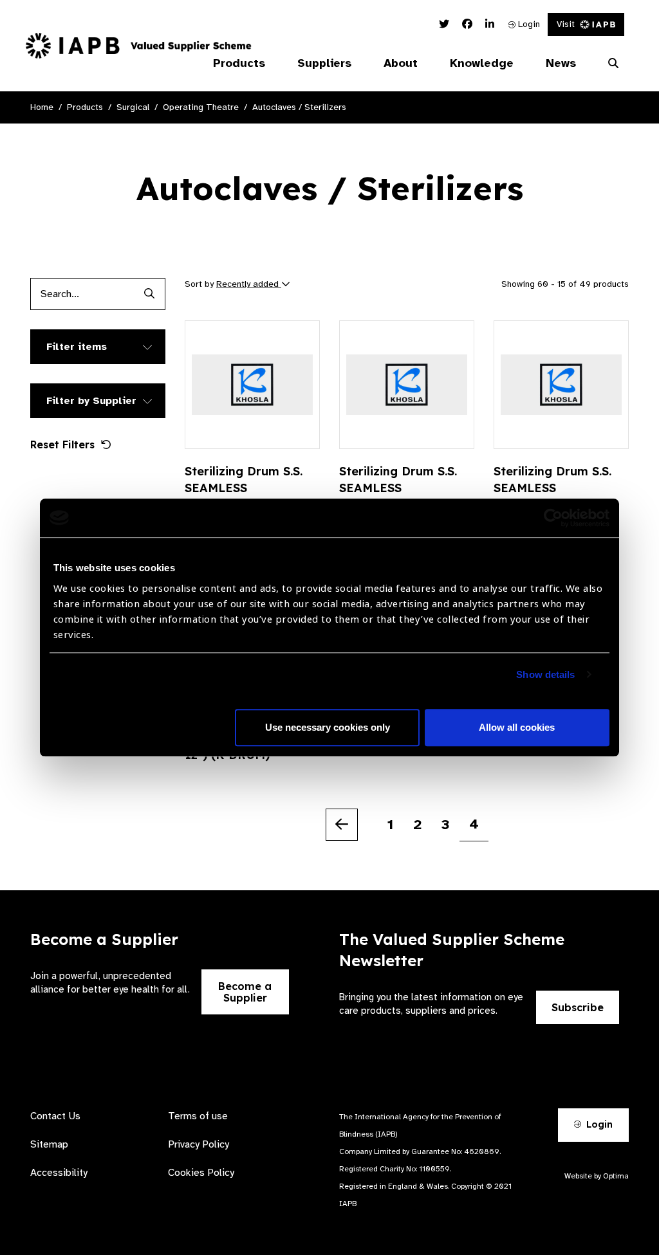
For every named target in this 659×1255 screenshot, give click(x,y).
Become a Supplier (245, 992)
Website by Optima (596, 1175)
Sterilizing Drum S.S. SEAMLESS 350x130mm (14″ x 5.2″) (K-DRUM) (398, 496)
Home (41, 107)
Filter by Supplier (91, 400)
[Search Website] (613, 63)
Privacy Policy (198, 1144)
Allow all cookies (517, 727)
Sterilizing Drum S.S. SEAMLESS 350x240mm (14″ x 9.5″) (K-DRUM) (552, 496)
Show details (545, 674)
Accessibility (59, 1172)
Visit (566, 24)
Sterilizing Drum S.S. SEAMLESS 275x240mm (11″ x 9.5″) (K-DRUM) (243, 496)
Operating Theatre (201, 107)
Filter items (76, 346)
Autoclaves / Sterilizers (299, 107)
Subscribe (578, 1007)
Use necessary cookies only (327, 727)
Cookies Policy (201, 1172)
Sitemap (49, 1144)
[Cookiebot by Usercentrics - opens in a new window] (553, 517)
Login (527, 24)
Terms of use (198, 1116)
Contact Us (55, 1116)
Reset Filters (62, 444)
